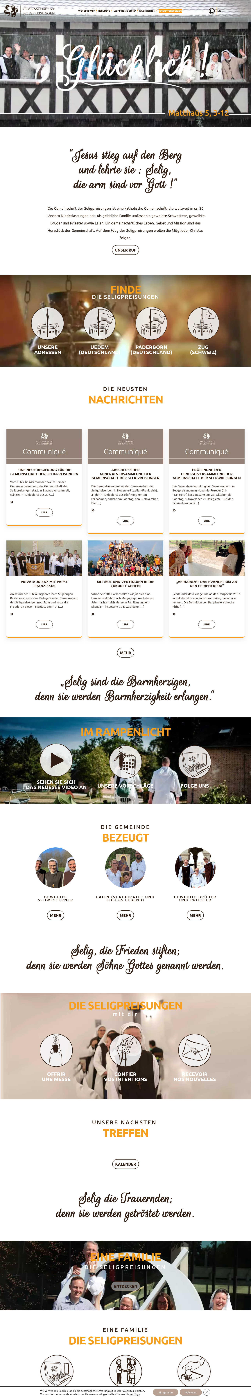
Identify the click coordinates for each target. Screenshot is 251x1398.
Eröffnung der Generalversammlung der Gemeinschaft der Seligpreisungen (207, 473)
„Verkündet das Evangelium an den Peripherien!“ (206, 583)
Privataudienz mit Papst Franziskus (44, 583)
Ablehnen (190, 1392)
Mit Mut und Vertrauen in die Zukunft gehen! (125, 583)
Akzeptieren (165, 1392)
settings (135, 1394)
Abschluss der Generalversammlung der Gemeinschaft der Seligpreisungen (125, 473)
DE (219, 10)
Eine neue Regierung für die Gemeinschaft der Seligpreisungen (44, 471)
